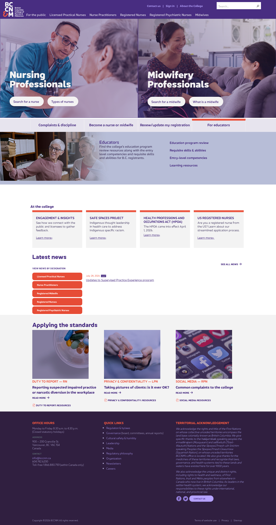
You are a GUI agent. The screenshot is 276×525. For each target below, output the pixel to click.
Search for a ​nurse (26, 101)
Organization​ (113, 458)
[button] (258, 6)
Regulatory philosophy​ (119, 453)
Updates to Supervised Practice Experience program (120, 280)
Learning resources (184, 165)
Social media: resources (195, 400)
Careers (110, 468)
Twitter (185, 498)
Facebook (179, 498)
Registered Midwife (47, 293)
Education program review (189, 142)
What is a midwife (206, 101)
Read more (39, 397)
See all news (229, 264)
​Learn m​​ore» (152, 234)
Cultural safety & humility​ (121, 438)
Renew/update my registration (165, 124)
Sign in (170, 6)
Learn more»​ (98, 237)
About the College (191, 6)
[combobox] (237, 6)
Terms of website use (206, 520)
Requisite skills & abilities (188, 150)
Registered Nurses (47, 301)
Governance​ (113, 433)
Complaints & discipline (57, 124)
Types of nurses (62, 101)
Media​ (109, 448)
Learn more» (44, 237)
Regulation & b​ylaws (118, 428)
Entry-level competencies (188, 157)
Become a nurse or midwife (111, 124)
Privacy (225, 520)
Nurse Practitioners (47, 285)
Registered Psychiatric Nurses (53, 310)
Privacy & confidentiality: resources (132, 400)
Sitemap (238, 520)
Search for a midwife (166, 101)
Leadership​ (112, 443)
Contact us (154, 6)
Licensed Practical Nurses (51, 276)
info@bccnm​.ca (41, 458)
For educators (218, 124)
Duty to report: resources (53, 405)
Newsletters (113, 463)
